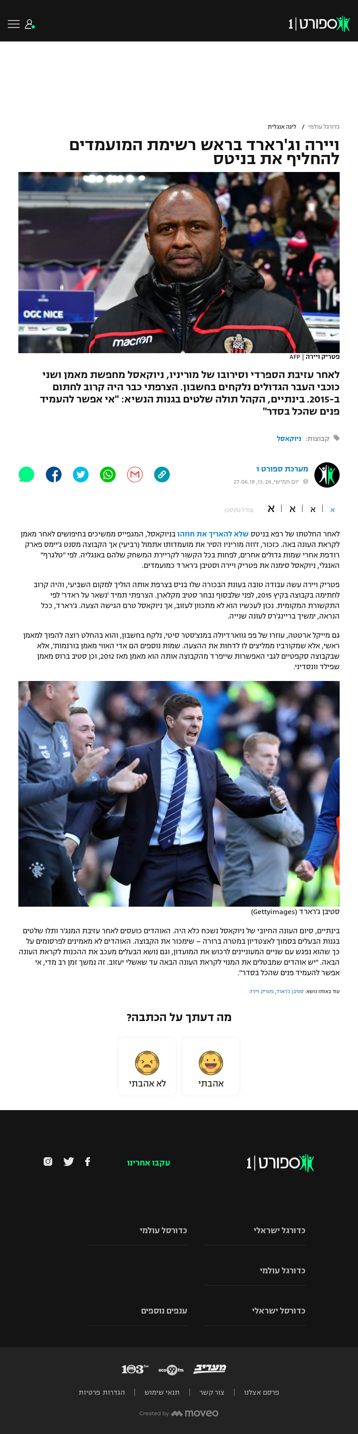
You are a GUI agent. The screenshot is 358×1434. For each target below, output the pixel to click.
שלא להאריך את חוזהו (213, 534)
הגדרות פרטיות (102, 1392)
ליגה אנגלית (282, 127)
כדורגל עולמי (324, 127)
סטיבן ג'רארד (289, 991)
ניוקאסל (289, 438)
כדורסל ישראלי (279, 1311)
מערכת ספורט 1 (282, 469)
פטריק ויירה (261, 991)
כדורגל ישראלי (280, 1230)
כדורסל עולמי (163, 1230)
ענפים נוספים (164, 1311)
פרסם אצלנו (261, 1392)
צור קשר (212, 1392)
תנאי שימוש (162, 1392)
